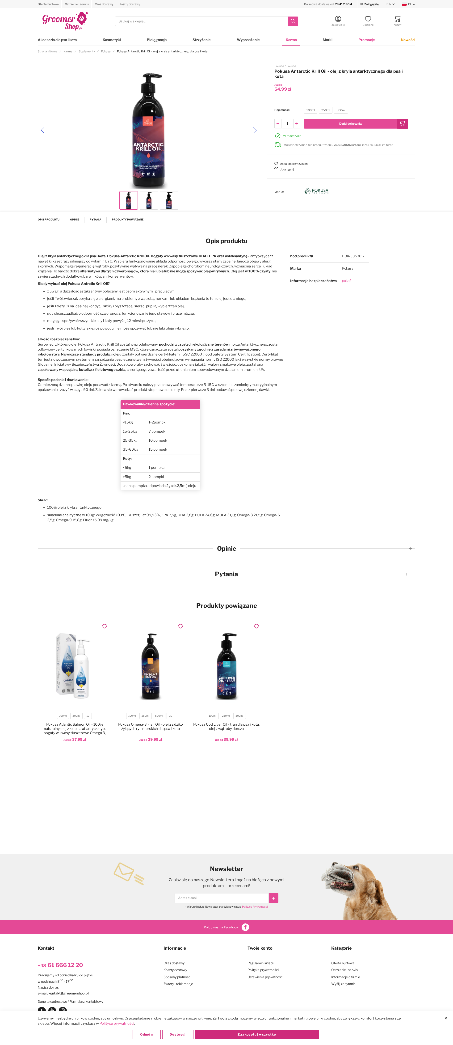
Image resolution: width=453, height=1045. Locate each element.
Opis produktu (48, 219)
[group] (341, 110)
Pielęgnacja (157, 40)
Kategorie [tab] (341, 948)
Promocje (366, 40)
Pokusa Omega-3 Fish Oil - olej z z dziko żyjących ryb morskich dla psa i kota (150, 726)
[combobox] (206, 21)
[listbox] (326, 111)
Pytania (95, 219)
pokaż (346, 281)
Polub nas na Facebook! (221, 927)
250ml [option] (325, 110)
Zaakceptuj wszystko (257, 1034)
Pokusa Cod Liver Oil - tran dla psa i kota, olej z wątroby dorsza (226, 726)
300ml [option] (76, 715)
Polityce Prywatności (255, 906)
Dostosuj (178, 1034)
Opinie (74, 219)
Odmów (146, 1034)
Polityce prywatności (117, 1023)
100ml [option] (310, 110)
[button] (390, 4)
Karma (291, 40)
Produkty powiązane (127, 219)
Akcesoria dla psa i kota (57, 40)
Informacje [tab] (175, 948)
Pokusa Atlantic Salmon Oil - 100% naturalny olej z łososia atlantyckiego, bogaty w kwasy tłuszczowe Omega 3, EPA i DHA (75, 728)
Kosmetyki (112, 40)
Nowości (408, 40)
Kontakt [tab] (46, 948)
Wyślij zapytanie (343, 984)
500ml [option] (340, 110)
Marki (327, 40)
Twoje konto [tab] (260, 948)
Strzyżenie (202, 40)
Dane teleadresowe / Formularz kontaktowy (70, 1001)
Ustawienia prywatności (265, 977)
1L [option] (88, 715)
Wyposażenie (248, 40)
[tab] (226, 241)
